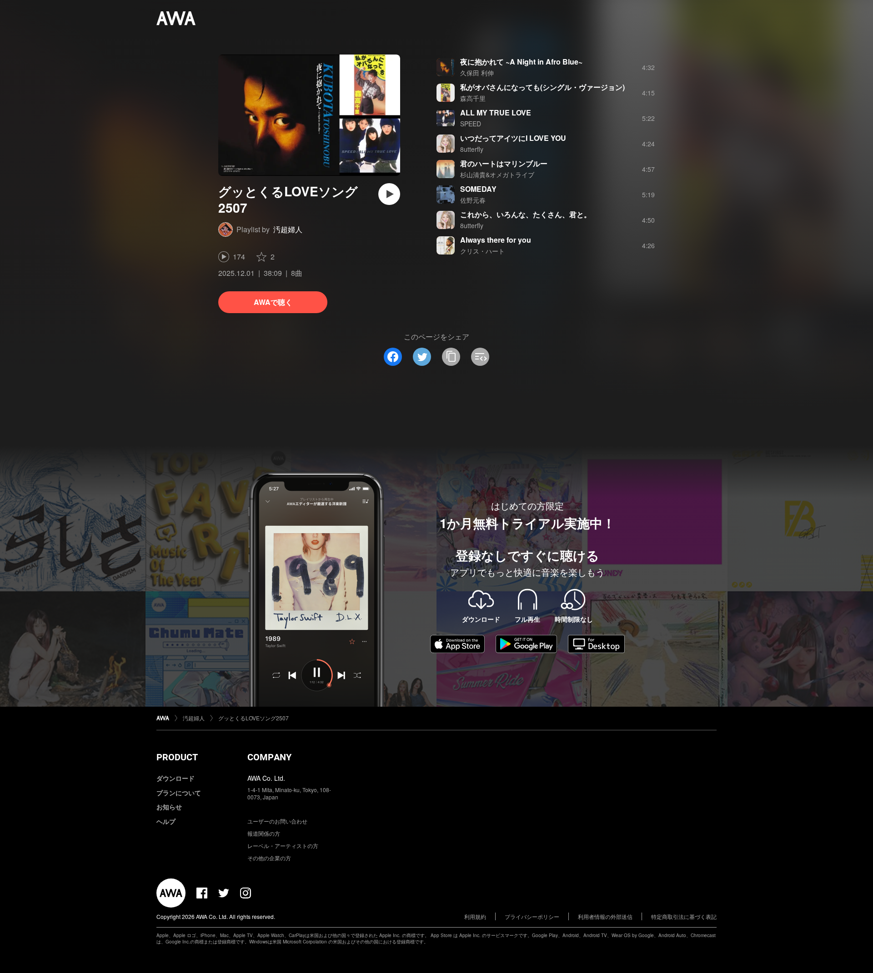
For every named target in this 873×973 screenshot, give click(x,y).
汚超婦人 (287, 229)
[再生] (389, 194)
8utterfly (471, 149)
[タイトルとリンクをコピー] (451, 357)
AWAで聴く (273, 302)
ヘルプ (166, 821)
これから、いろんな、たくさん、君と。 (525, 214)
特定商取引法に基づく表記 (684, 916)
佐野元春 (473, 200)
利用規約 (475, 916)
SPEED (470, 123)
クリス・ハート (482, 250)
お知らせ (169, 806)
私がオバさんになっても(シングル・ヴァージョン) (542, 87)
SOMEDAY (478, 189)
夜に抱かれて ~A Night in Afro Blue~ (521, 61)
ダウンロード (175, 778)
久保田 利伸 (477, 72)
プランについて (178, 792)
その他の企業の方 (269, 858)
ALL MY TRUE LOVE (495, 112)
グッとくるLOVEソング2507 (253, 718)
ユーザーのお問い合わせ (277, 821)
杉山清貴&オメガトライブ (497, 174)
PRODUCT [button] (177, 757)
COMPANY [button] (269, 757)
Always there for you (495, 240)
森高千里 (473, 98)
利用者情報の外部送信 (605, 916)
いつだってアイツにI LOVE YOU (513, 138)
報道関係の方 (263, 833)
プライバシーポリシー (532, 916)
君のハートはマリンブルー (503, 163)
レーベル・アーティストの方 (282, 845)
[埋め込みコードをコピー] (480, 357)
